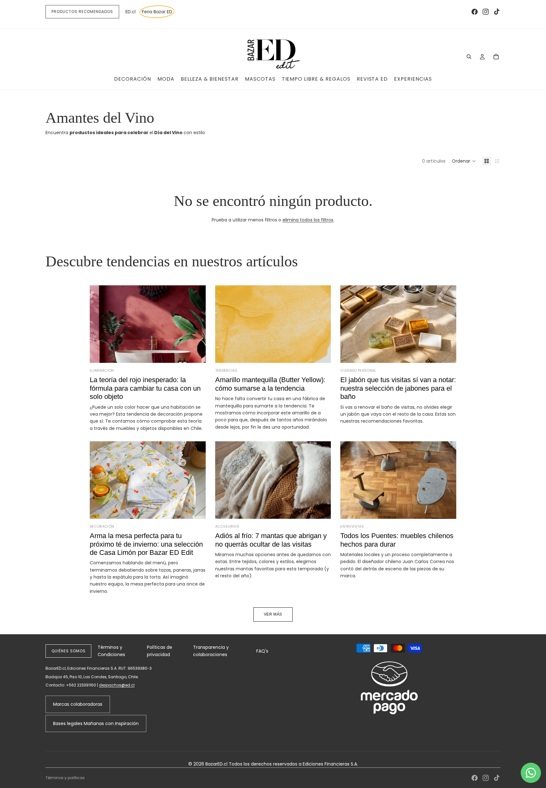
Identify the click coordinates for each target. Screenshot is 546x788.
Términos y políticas (65, 777)
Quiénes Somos (68, 651)
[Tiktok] (496, 12)
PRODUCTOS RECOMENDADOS (82, 11)
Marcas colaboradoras (77, 704)
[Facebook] (474, 12)
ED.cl (130, 12)
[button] (464, 161)
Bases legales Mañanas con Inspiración (96, 723)
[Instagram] (485, 12)
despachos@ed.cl (117, 685)
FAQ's (262, 651)
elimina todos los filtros (307, 220)
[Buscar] (469, 57)
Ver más (273, 614)
